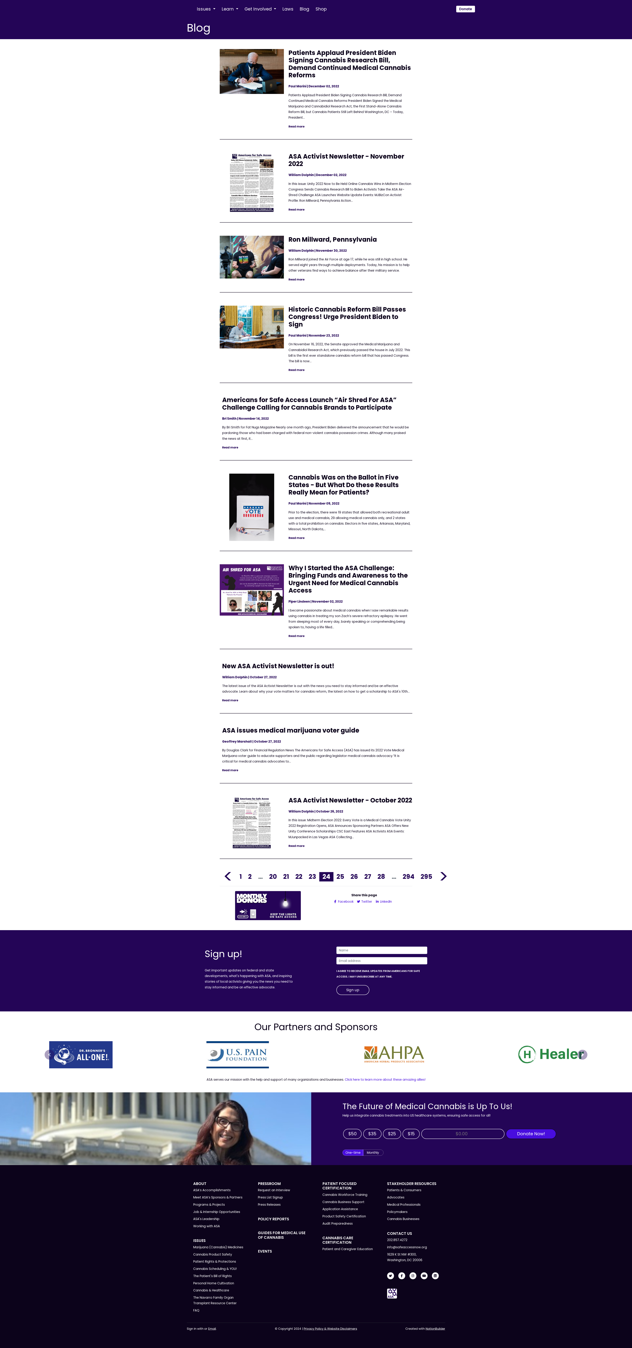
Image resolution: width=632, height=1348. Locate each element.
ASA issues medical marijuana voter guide (290, 730)
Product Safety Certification (344, 1216)
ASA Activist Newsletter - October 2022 (350, 800)
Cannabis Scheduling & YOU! (215, 1269)
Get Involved (259, 9)
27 (367, 876)
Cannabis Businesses (403, 1219)
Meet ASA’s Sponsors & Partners (217, 1197)
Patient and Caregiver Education (347, 1249)
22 (298, 876)
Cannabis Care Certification (337, 1240)
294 (408, 876)
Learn (228, 9)
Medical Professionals (404, 1204)
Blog (304, 9)
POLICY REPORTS (273, 1219)
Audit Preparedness (337, 1223)
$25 (392, 1134)
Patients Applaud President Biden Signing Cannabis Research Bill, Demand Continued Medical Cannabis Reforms (350, 64)
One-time (353, 1152)
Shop (321, 9)
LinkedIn (385, 901)
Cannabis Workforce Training (344, 1195)
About (199, 1183)
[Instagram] (412, 1276)
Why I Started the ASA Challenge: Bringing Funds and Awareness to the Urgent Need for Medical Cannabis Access (348, 579)
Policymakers (397, 1212)
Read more (296, 126)
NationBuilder (435, 1329)
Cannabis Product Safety (212, 1254)
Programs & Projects (209, 1204)
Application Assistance (340, 1209)
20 (273, 876)
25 (340, 876)
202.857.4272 (397, 1240)
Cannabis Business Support (343, 1202)
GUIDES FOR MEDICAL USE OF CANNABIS (281, 1235)
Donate (465, 9)
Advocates (395, 1197)
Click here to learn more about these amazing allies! (385, 1079)
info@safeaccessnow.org (407, 1247)
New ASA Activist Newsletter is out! (278, 666)
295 (426, 876)
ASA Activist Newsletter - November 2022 (346, 160)
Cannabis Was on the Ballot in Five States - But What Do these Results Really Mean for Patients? (344, 485)
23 (312, 876)
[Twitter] (390, 1276)
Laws (287, 9)
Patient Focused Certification (339, 1186)
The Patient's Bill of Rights (212, 1276)
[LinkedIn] (435, 1276)
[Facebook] (401, 1276)
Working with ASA (206, 1226)
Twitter (366, 901)
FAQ (196, 1310)
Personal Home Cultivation (213, 1283)
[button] (49, 1054)
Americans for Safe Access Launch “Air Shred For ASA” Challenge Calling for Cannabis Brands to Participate (309, 403)
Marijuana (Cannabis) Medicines (218, 1247)
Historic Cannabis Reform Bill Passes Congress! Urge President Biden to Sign (347, 317)
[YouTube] (424, 1276)
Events (265, 1251)
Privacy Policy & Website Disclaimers (330, 1329)
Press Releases (269, 1204)
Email (212, 1329)
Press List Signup (270, 1197)
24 (326, 876)
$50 (352, 1134)
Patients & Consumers (404, 1190)
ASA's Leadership (206, 1219)
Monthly (373, 1152)
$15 (411, 1134)
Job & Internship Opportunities (216, 1212)
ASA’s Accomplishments (212, 1190)
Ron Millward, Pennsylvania (333, 239)
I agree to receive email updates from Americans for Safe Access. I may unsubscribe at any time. (378, 974)
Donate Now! (531, 1134)
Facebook (345, 901)
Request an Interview (274, 1190)
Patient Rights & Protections (214, 1261)
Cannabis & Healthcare (211, 1290)
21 (286, 876)
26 (354, 876)
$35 (372, 1134)
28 (381, 876)
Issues (204, 9)
